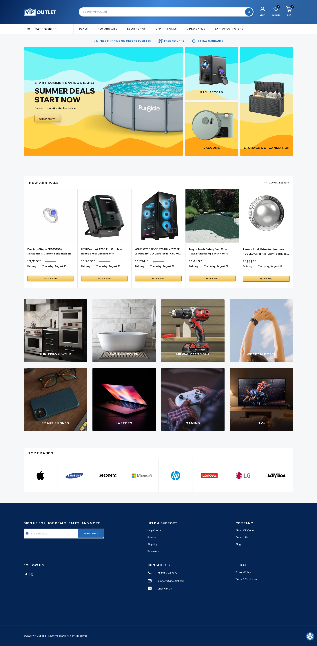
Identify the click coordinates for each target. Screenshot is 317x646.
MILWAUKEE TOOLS (193, 354)
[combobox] (166, 12)
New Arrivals (107, 28)
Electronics (136, 28)
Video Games (196, 28)
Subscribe (90, 533)
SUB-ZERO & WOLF (55, 354)
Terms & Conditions (246, 579)
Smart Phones (166, 28)
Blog (238, 544)
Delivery (32, 266)
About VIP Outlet (245, 530)
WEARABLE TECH (262, 354)
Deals (83, 28)
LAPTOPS (124, 423)
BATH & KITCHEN (124, 354)
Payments (153, 551)
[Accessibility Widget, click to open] (310, 636)
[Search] (249, 12)
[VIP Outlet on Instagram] (31, 574)
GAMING (193, 423)
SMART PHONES (55, 423)
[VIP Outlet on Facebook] (26, 574)
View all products (279, 183)
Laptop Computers (229, 28)
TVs (261, 423)
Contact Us (242, 537)
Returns (151, 537)
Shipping (152, 544)
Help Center (154, 530)
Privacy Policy (243, 572)
